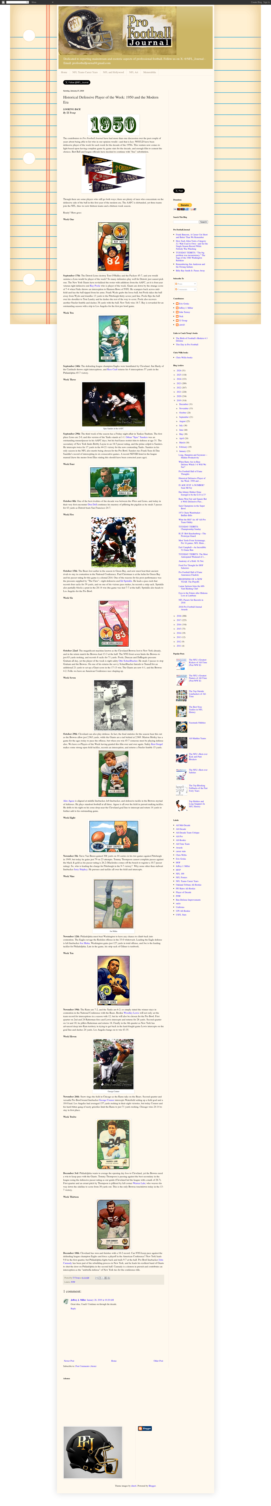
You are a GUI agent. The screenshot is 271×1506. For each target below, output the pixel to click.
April (182, 438)
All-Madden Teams (197, 738)
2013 (179, 637)
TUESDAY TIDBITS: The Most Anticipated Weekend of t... (193, 555)
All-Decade (181, 828)
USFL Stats (181, 914)
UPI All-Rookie (183, 910)
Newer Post (69, 1360)
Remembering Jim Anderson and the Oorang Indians (190, 265)
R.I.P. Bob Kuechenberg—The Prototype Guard (192, 535)
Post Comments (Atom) (85, 1366)
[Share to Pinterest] (108, 1278)
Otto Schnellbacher (128, 660)
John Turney (184, 312)
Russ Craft (112, 369)
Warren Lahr (139, 1183)
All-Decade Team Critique (187, 832)
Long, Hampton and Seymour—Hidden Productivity (193, 456)
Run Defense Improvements (188, 899)
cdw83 (182, 325)
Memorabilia (149, 72)
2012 (179, 641)
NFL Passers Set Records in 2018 (191, 601)
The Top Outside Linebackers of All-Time (197, 694)
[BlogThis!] (99, 1278)
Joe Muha (85, 943)
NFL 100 (180, 873)
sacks (178, 903)
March (182, 442)
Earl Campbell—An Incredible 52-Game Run (192, 548)
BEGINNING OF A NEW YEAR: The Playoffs (190, 580)
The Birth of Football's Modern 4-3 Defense (191, 339)
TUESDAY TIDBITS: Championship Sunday (190, 528)
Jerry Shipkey (81, 869)
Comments (182, 289)
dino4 (133, 1485)
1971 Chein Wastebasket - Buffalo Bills (190, 514)
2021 (179, 391)
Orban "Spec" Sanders (137, 437)
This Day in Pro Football (187, 344)
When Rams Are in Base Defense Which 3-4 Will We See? (192, 464)
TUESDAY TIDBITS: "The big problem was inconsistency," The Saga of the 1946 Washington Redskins (190, 256)
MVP (178, 869)
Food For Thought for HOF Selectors (191, 566)
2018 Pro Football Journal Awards (190, 608)
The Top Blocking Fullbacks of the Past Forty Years (198, 788)
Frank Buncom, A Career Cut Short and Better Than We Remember (192, 236)
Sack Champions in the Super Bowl (192, 507)
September (184, 416)
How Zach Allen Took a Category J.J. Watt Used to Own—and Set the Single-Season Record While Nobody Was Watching (192, 244)
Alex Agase (68, 800)
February (183, 446)
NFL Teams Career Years (85, 72)
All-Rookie (181, 840)
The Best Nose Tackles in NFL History (196, 709)
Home (64, 72)
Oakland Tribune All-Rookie (188, 884)
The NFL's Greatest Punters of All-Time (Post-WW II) (198, 678)
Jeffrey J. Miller (78, 1299)
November (184, 408)
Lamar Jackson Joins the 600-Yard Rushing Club (192, 587)
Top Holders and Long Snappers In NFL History (197, 804)
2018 (179, 615)
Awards (179, 847)
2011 (179, 645)
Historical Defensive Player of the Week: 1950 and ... (192, 479)
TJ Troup (183, 320)
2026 (179, 370)
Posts (179, 283)
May (181, 434)
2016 (179, 624)
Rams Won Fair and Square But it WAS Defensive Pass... (193, 500)
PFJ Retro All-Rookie (185, 888)
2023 (179, 383)
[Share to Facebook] (105, 1278)
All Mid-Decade (183, 825)
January (183, 451)
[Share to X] (102, 1278)
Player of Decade (183, 892)
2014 (179, 632)
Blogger (152, 1485)
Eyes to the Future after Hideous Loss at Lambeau (193, 594)
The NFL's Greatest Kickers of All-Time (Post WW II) (198, 662)
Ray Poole (95, 285)
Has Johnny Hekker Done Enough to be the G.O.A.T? (192, 493)
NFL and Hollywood (113, 72)
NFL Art (133, 72)
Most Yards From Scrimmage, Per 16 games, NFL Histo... (192, 541)
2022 (179, 387)
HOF (178, 862)
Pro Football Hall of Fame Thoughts (190, 472)
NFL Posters (181, 877)
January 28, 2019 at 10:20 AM (100, 1299)
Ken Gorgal (157, 744)
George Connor (106, 1100)
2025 (179, 374)
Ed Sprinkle (126, 580)
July (181, 425)
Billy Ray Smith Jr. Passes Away (190, 270)
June (181, 429)
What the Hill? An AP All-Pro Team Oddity (192, 521)
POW (73, 1282)
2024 (179, 378)
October (183, 412)
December (184, 404)
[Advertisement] (190, 137)
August (182, 421)
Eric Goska (184, 303)
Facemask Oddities (197, 722)
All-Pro (179, 836)
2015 (179, 628)
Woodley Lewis (131, 1012)
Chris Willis (181, 854)
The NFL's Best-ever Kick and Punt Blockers (198, 756)
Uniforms (180, 907)
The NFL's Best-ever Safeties (198, 771)
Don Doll (92, 504)
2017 (179, 620)
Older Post (158, 1360)
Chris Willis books (184, 357)
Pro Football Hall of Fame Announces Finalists (190, 573)
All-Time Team (183, 843)
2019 (179, 400)
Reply (73, 1308)
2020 (179, 396)
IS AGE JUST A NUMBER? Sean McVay (191, 486)
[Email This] (96, 1278)
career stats (181, 851)
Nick (181, 316)
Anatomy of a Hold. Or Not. (191, 561)
